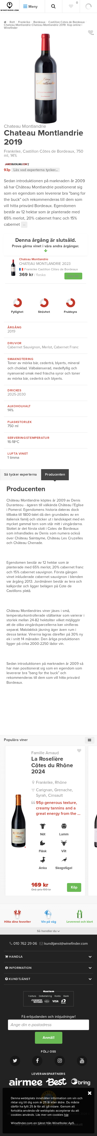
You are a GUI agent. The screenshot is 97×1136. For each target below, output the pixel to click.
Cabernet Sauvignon (24, 347)
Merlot (47, 347)
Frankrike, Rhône (51, 782)
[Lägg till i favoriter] (81, 749)
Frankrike (12, 151)
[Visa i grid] (89, 740)
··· (24, 225)
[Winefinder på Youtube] (82, 1061)
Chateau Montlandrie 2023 (45, 261)
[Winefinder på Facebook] (37, 1061)
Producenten (55, 474)
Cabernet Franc (66, 347)
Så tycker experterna (20, 474)
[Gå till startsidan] (9, 6)
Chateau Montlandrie (25, 126)
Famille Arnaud (45, 753)
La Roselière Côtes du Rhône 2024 (52, 765)
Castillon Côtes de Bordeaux (48, 151)
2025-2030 (17, 394)
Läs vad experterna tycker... (35, 170)
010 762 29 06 (24, 943)
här (66, 1115)
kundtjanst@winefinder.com (65, 943)
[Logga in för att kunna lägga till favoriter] (90, 32)
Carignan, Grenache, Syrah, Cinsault (54, 792)
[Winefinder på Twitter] (15, 1061)
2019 (11, 331)
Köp (74, 887)
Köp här (73, 276)
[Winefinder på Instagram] (60, 1061)
